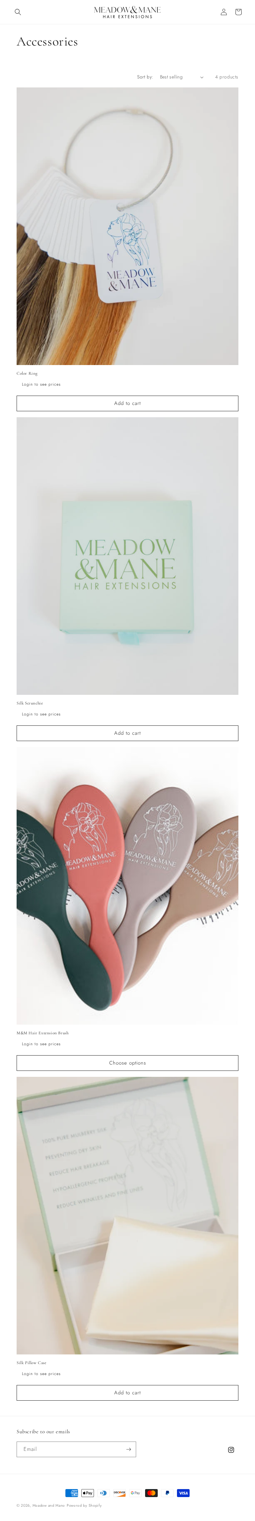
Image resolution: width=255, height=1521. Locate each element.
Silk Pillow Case (31, 1362)
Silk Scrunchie (30, 703)
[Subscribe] (128, 1449)
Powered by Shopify (84, 1505)
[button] (18, 12)
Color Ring (27, 373)
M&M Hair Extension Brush (42, 1033)
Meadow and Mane (49, 1505)
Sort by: (145, 76)
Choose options (127, 1063)
